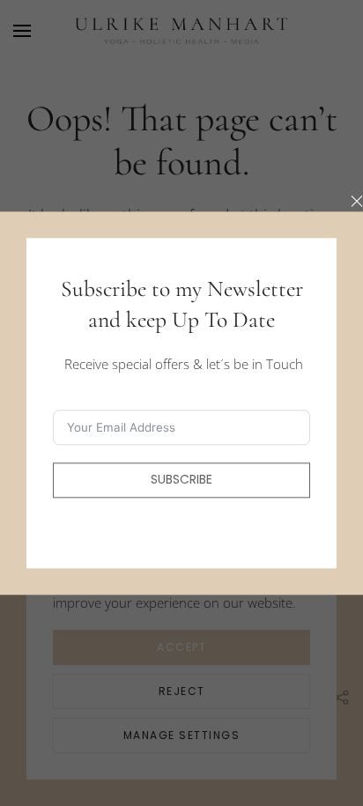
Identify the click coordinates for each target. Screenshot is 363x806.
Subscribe (181, 480)
